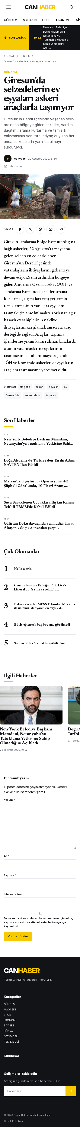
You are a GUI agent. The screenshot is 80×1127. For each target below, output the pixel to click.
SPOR (46, 20)
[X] (30, 229)
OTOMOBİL (11, 1036)
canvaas (20, 158)
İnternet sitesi (13, 894)
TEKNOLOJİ (11, 1041)
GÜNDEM (10, 20)
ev (65, 386)
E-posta (10, 875)
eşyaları (53, 386)
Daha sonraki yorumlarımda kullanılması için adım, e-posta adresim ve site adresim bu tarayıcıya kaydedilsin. (38, 922)
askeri (39, 386)
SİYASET (9, 1025)
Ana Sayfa (9, 56)
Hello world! (23, 569)
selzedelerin (33, 395)
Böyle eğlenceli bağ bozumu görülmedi (42, 624)
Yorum (9, 799)
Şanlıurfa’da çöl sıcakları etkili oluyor (41, 643)
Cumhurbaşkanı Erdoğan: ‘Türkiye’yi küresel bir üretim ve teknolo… (40, 587)
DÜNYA (8, 1031)
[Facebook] (20, 229)
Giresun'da (12, 395)
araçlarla (25, 386)
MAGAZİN (30, 20)
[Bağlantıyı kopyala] (61, 229)
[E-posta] (50, 229)
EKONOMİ (63, 20)
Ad (7, 856)
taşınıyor (51, 395)
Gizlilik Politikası (13, 1121)
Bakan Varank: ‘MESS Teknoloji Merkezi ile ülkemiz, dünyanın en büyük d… (44, 606)
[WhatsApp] (40, 229)
